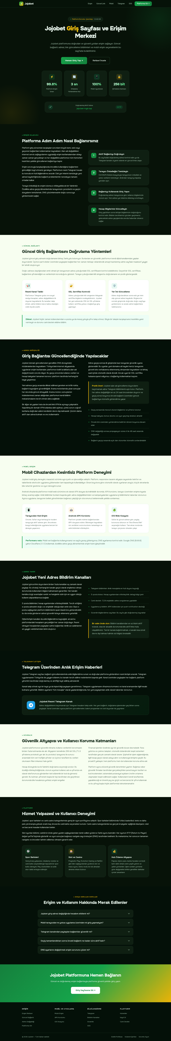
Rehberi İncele (99, 60)
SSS (130, 4)
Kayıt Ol (123, 1017)
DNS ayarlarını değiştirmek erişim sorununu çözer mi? (65, 950)
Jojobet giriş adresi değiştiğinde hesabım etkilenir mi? (65, 913)
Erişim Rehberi (27, 1013)
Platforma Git (27, 1026)
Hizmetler (123, 1013)
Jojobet (27, 3)
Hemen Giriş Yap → (74, 60)
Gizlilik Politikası (116, 1037)
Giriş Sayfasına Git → (85, 990)
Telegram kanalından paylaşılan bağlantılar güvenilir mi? (66, 932)
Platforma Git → (143, 4)
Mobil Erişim (59, 1013)
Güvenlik (90, 1022)
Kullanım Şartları (130, 1037)
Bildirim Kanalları (93, 1017)
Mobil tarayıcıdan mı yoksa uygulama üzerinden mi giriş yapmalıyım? (72, 923)
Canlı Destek (124, 1022)
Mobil (111, 4)
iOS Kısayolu (59, 1022)
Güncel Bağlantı (28, 1017)
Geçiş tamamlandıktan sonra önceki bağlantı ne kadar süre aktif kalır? (73, 941)
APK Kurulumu (60, 1017)
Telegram (121, 4)
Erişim (90, 4)
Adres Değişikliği (28, 1022)
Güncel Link (100, 4)
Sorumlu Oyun (144, 1037)
